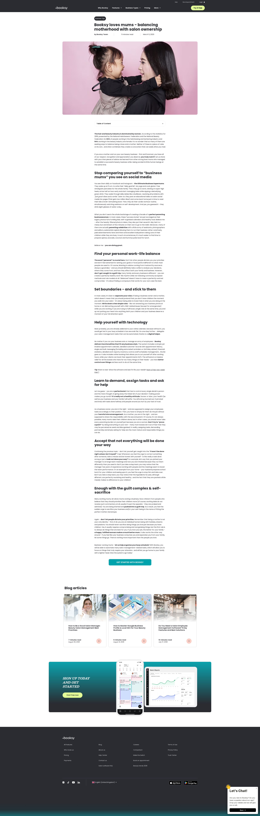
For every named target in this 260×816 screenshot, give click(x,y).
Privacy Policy (173, 750)
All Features (68, 745)
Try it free (197, 8)
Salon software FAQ (106, 766)
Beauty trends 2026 (140, 766)
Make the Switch (139, 755)
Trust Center (172, 755)
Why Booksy (103, 8)
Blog (100, 745)
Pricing (147, 8)
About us (102, 750)
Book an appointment (141, 760)
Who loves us (69, 750)
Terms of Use (172, 745)
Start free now (73, 695)
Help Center (103, 755)
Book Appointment (188, 2)
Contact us (103, 760)
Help (176, 2)
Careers (136, 745)
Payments (67, 760)
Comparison (137, 750)
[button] (117, 8)
